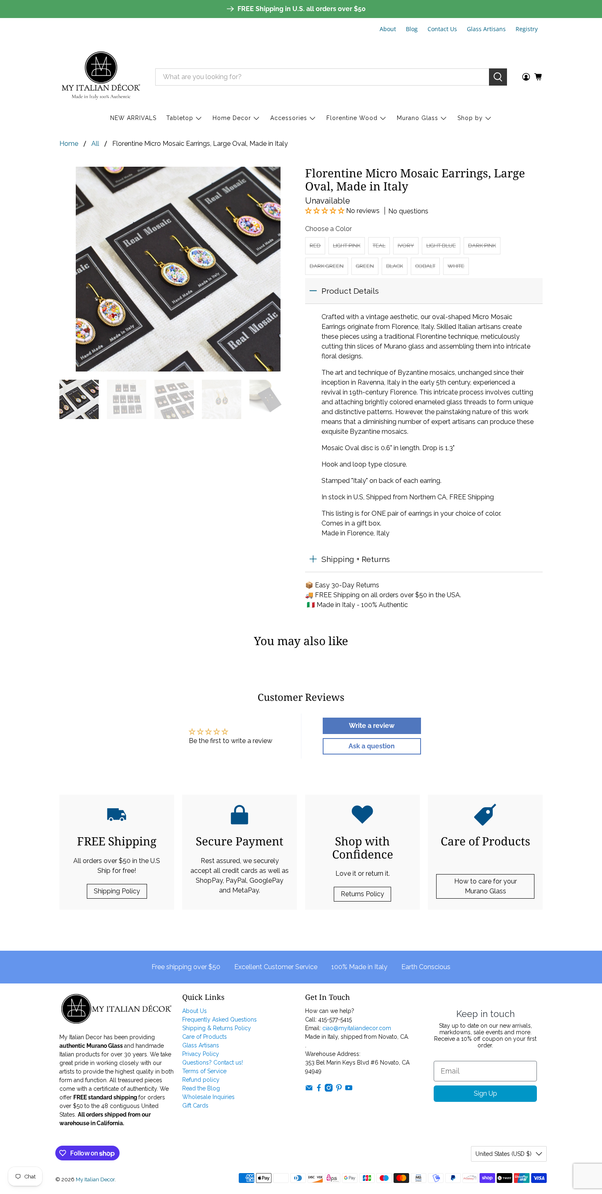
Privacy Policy (200, 1054)
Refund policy (201, 1079)
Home (68, 143)
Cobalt (425, 266)
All (95, 143)
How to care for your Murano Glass (485, 886)
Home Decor (232, 118)
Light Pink (346, 245)
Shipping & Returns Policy (216, 1028)
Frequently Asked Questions (219, 1019)
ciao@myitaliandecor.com (356, 1028)
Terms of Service (204, 1071)
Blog (412, 29)
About (388, 29)
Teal (379, 245)
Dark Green (327, 266)
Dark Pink (482, 245)
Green (365, 266)
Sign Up (485, 1093)
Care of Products (204, 1036)
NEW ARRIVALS (133, 118)
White (456, 266)
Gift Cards (195, 1105)
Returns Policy (362, 894)
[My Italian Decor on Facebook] (319, 1089)
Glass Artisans (486, 29)
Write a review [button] (371, 726)
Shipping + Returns (355, 559)
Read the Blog (201, 1088)
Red (315, 245)
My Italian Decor (95, 1179)
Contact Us (442, 29)
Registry (527, 29)
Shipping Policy (117, 891)
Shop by (470, 118)
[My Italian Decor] (101, 77)
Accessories (288, 118)
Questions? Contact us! (212, 1062)
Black (394, 266)
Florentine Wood (352, 118)
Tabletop (179, 118)
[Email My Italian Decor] (309, 1089)
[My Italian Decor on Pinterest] (339, 1089)
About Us (194, 1011)
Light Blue (441, 245)
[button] (325, 211)
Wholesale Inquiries (208, 1097)
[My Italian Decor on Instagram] (329, 1089)
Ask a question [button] (372, 746)
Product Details (350, 290)
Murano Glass (417, 118)
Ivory (406, 245)
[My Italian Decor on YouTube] (349, 1089)
